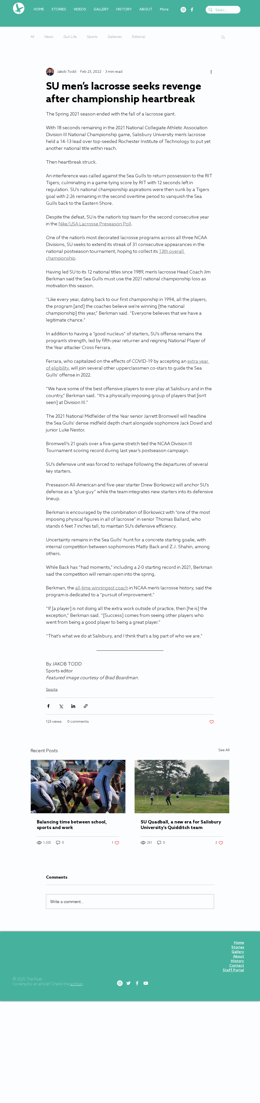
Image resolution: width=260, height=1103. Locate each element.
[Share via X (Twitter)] (60, 706)
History (237, 961)
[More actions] (211, 72)
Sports (92, 36)
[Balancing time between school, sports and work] (78, 786)
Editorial (138, 36)
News (48, 36)
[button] (223, 37)
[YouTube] (146, 983)
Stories (237, 947)
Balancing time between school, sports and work (72, 825)
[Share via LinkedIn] (73, 706)
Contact (236, 966)
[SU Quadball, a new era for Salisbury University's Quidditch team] (182, 786)
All (32, 36)
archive (76, 984)
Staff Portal (233, 970)
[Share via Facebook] (48, 706)
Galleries (115, 36)
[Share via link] (85, 706)
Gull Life (70, 36)
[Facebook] (192, 9)
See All (224, 750)
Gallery (238, 952)
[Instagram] (183, 9)
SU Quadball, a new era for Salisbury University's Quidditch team (181, 825)
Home (239, 943)
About (238, 956)
